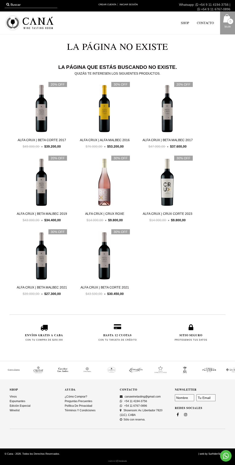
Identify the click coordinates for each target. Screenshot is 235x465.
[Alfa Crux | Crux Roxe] (103, 207)
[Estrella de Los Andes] (154, 372)
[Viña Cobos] (80, 372)
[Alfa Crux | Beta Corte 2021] (103, 281)
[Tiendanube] (117, 461)
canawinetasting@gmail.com (143, 396)
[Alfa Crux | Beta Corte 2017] (40, 133)
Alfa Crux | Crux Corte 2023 (167, 214)
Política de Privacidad (78, 405)
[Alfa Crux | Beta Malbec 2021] (40, 281)
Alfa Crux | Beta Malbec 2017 (168, 140)
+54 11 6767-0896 (135, 405)
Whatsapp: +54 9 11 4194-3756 (204, 4)
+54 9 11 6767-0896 (215, 9)
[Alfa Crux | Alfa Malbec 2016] (103, 133)
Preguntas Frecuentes (78, 401)
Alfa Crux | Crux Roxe (104, 214)
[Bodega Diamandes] (105, 372)
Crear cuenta (107, 4)
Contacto (205, 23)
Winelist (15, 410)
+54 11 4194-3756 (135, 401)
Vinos (13, 396)
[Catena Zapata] (7, 372)
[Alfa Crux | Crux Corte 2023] (166, 207)
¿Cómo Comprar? (76, 396)
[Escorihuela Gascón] (129, 372)
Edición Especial (20, 405)
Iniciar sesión (129, 4)
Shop (185, 23)
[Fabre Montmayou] (178, 372)
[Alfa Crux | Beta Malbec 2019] (40, 207)
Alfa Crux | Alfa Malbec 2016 (105, 140)
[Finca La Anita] (227, 372)
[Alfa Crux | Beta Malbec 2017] (166, 133)
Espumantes (17, 401)
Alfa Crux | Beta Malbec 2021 (42, 287)
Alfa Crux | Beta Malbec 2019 (42, 214)
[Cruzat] (31, 372)
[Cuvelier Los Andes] (56, 372)
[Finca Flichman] (202, 372)
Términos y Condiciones (80, 410)
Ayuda (70, 390)
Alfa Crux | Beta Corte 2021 (105, 287)
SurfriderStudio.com (219, 453)
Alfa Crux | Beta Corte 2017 (42, 140)
